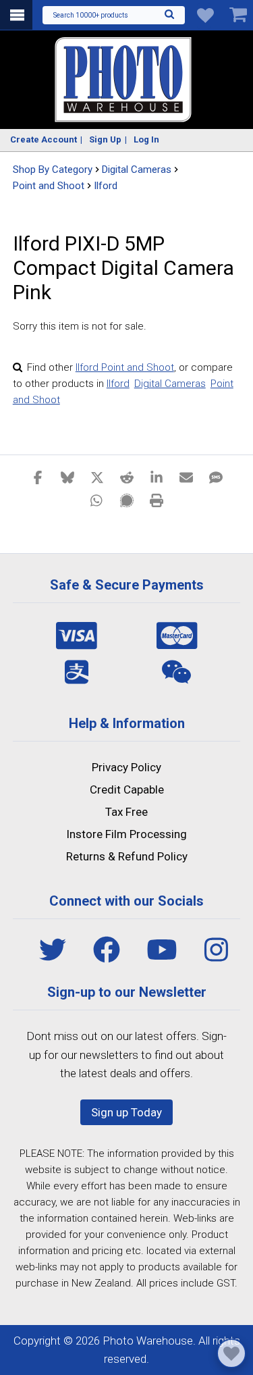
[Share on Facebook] (38, 477)
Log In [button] (146, 139)
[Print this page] (156, 500)
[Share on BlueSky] (67, 477)
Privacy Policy (126, 767)
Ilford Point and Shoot (125, 367)
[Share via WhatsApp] (97, 500)
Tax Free (126, 812)
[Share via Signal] (127, 500)
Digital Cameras (170, 384)
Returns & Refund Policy (127, 856)
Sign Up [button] (105, 139)
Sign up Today (126, 1112)
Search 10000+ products (90, 15)
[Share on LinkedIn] (156, 477)
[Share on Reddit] (127, 477)
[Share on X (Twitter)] (97, 477)
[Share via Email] (186, 477)
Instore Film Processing (126, 834)
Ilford (105, 186)
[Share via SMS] (216, 477)
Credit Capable (127, 789)
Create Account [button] (43, 139)
